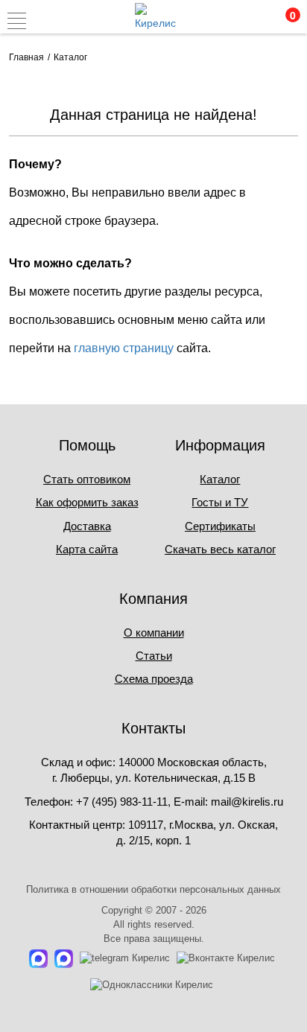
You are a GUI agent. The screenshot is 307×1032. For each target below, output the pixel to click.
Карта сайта (87, 549)
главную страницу (124, 348)
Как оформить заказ (87, 502)
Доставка (87, 526)
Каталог (220, 479)
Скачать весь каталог (220, 549)
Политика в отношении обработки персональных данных (153, 889)
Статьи (154, 655)
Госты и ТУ (220, 502)
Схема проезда (154, 678)
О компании (154, 632)
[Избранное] (251, 21)
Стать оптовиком (86, 479)
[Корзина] (283, 21)
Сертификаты (220, 526)
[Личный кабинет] (220, 21)
